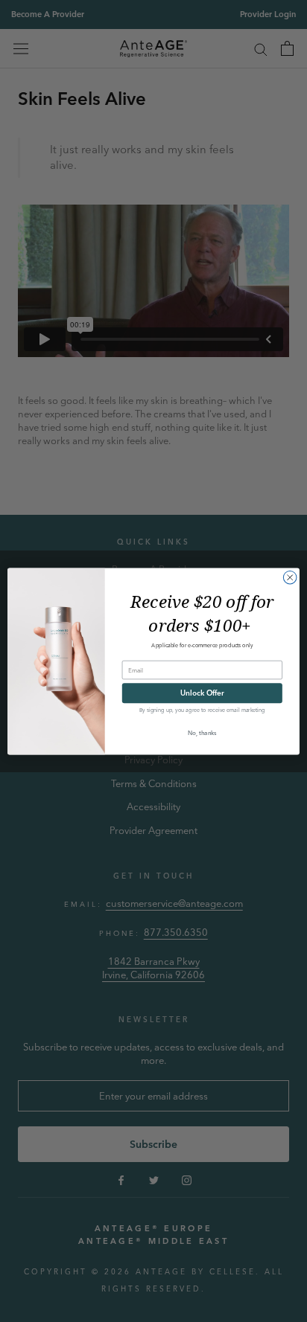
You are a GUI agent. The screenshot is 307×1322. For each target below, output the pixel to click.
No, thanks (202, 732)
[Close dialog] (290, 577)
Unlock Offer (202, 693)
